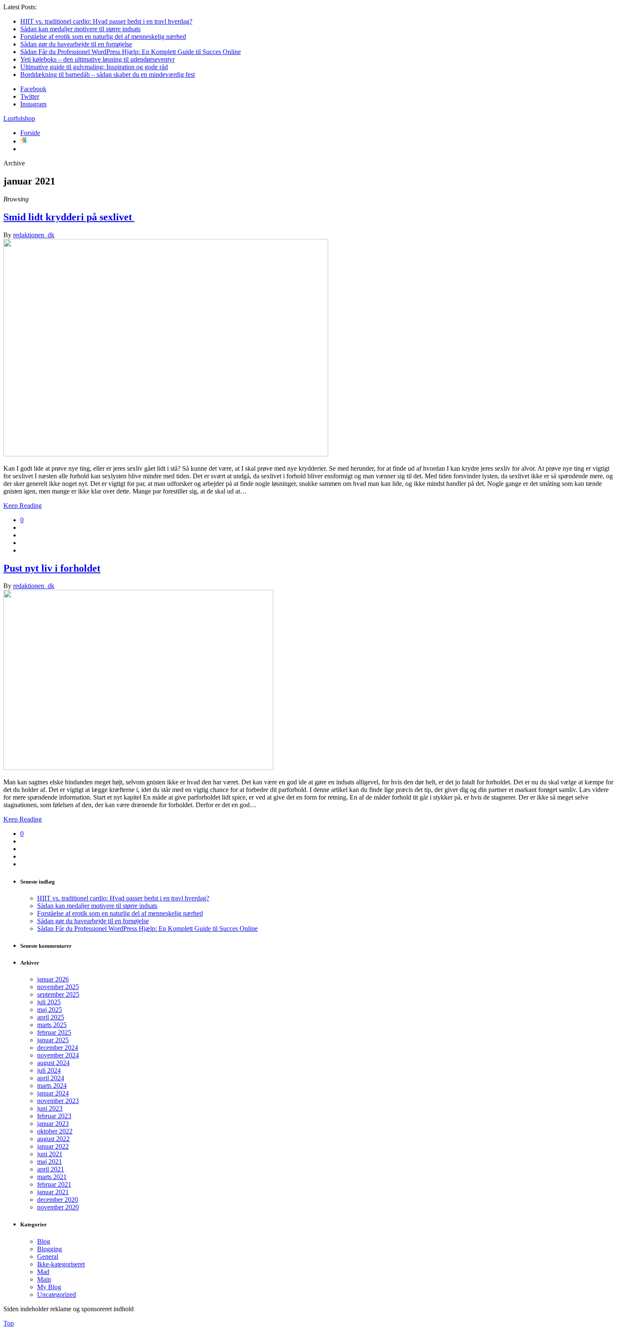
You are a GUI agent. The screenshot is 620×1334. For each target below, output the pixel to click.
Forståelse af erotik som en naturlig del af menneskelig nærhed (103, 36)
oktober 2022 (55, 1131)
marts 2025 (52, 1024)
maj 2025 (49, 1009)
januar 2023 (53, 1123)
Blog (43, 1241)
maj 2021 (49, 1161)
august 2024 (53, 1062)
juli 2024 (49, 1070)
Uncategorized (56, 1294)
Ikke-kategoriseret (61, 1264)
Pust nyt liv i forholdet (51, 568)
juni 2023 (49, 1108)
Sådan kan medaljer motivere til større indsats (80, 29)
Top (8, 1323)
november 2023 (58, 1100)
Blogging (49, 1249)
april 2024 (50, 1078)
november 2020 (58, 1207)
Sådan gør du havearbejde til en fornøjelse (76, 44)
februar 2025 (54, 1032)
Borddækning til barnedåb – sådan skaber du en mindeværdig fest (107, 74)
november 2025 (58, 986)
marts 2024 (52, 1085)
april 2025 (50, 1017)
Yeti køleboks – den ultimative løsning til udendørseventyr (97, 59)
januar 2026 (53, 979)
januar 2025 (53, 1040)
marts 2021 (52, 1176)
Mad (43, 1271)
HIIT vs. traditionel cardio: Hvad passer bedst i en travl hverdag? (106, 21)
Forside (30, 132)
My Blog (49, 1287)
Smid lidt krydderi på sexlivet (69, 216)
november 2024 (58, 1055)
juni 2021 (49, 1154)
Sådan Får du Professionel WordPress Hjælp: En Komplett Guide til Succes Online (130, 51)
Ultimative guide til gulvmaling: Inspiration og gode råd (94, 66)
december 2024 (57, 1047)
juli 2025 (49, 1002)
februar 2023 (54, 1116)
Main (44, 1279)
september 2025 (58, 994)
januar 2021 (53, 1192)
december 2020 (57, 1199)
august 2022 (53, 1138)
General (47, 1256)
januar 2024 (53, 1093)
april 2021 (50, 1169)
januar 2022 (53, 1146)
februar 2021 (54, 1184)
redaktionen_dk (33, 235)
